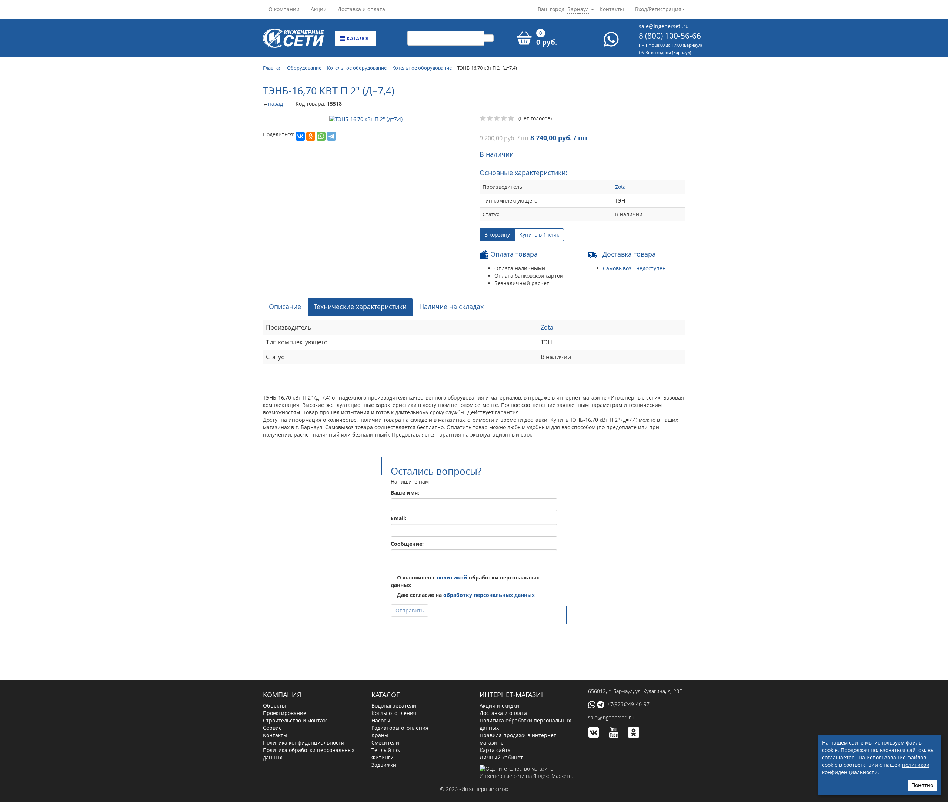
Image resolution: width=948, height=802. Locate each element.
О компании (284, 9)
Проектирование (284, 712)
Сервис (272, 727)
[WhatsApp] (321, 135)
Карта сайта (495, 749)
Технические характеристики (360, 306)
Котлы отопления (393, 712)
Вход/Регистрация (658, 9)
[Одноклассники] (310, 135)
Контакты (612, 9)
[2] (490, 118)
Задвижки (383, 764)
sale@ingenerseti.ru (664, 26)
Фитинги (382, 757)
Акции (319, 9)
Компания (282, 694)
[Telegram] (331, 135)
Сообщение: (407, 543)
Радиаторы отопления (399, 727)
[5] (511, 118)
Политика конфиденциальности (303, 742)
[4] (504, 118)
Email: (398, 518)
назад (275, 103)
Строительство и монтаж (295, 720)
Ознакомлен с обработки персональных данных (465, 581)
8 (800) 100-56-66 (670, 35)
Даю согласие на (465, 594)
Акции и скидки (499, 705)
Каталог (357, 38)
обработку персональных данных (489, 594)
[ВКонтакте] (300, 135)
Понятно (922, 785)
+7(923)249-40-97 (628, 704)
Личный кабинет (501, 757)
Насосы (380, 720)
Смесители (385, 742)
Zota (620, 186)
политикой (452, 577)
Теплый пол (386, 749)
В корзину (497, 234)
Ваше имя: (405, 492)
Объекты (274, 705)
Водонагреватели (393, 705)
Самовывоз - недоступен (634, 268)
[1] (483, 118)
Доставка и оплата (361, 9)
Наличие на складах (451, 306)
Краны (379, 735)
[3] (497, 118)
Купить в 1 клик (539, 234)
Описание (285, 306)
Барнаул (578, 9)
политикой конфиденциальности (875, 768)
